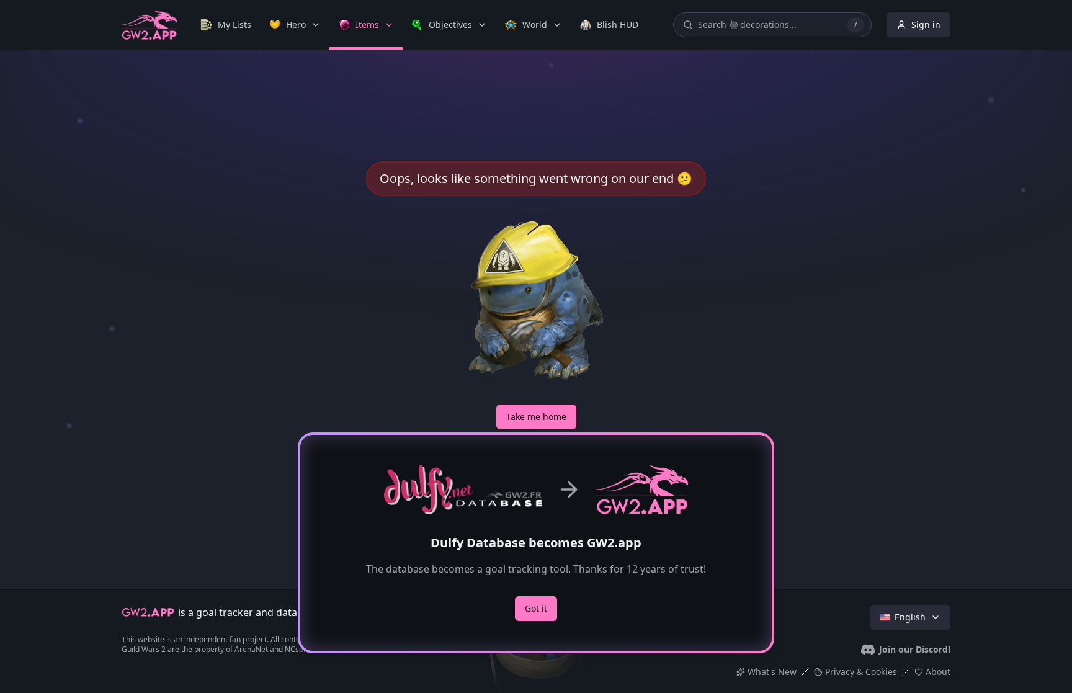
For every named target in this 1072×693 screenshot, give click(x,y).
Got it (536, 608)
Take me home (536, 417)
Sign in (925, 24)
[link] (226, 25)
